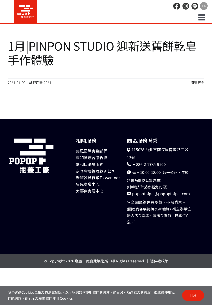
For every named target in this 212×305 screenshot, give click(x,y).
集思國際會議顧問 (91, 151)
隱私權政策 (159, 260)
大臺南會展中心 (89, 191)
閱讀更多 (197, 82)
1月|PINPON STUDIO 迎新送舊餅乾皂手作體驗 (102, 52)
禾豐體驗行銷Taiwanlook (98, 177)
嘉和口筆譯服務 (89, 164)
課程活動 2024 (40, 82)
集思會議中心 (87, 184)
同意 (193, 295)
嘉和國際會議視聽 (91, 157)
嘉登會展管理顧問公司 (95, 171)
